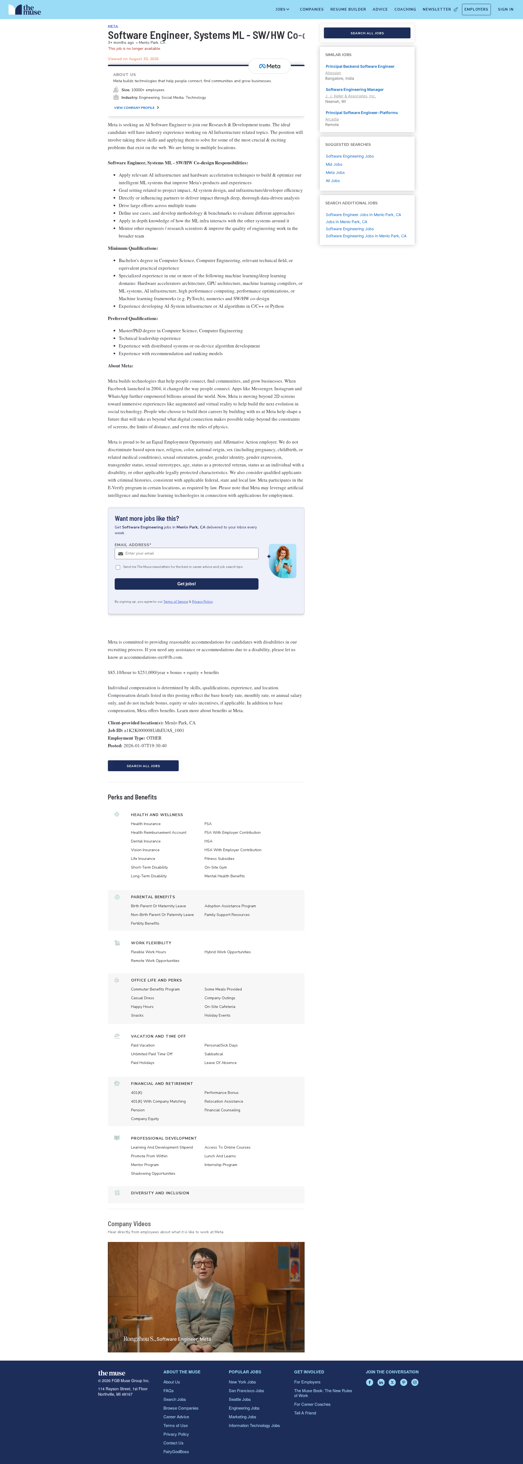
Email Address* (133, 545)
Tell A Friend (305, 1413)
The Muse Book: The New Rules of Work (323, 1393)
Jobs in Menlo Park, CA (346, 221)
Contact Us (173, 1442)
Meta (113, 26)
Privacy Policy (202, 601)
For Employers (307, 1382)
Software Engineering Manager (355, 89)
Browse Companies (181, 1408)
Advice (380, 9)
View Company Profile (134, 108)
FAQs (168, 1390)
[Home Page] (25, 11)
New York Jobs (242, 1382)
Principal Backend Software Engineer (360, 66)
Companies (312, 9)
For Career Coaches (312, 1404)
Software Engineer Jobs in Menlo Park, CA (363, 214)
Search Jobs (174, 1399)
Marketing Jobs (242, 1416)
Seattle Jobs (240, 1399)
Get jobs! (186, 584)
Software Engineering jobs (350, 156)
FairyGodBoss (176, 1451)
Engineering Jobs (244, 1408)
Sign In (506, 9)
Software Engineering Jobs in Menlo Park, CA (366, 235)
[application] (206, 1297)
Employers (476, 9)
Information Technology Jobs (254, 1425)
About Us (171, 1382)
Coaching (405, 9)
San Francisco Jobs (246, 1390)
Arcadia (332, 119)
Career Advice (176, 1416)
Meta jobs (335, 172)
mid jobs (334, 164)
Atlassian (333, 72)
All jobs (333, 180)
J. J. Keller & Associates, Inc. (350, 96)
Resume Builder (348, 9)
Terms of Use (175, 1425)
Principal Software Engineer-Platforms (362, 112)
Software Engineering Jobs (350, 228)
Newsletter (437, 9)
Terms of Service (175, 601)
